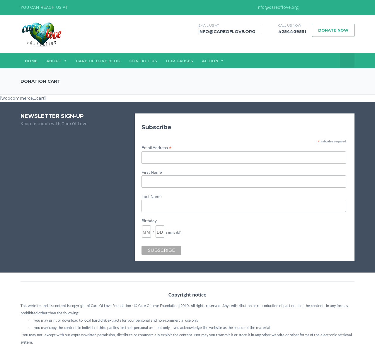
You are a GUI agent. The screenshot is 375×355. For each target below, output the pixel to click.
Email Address (156, 148)
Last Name (152, 196)
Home (31, 60)
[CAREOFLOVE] (42, 34)
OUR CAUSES (179, 60)
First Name (152, 172)
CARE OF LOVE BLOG (98, 60)
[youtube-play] (341, 7)
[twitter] (315, 7)
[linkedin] (323, 7)
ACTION (210, 60)
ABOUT (54, 60)
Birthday (149, 220)
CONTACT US (143, 60)
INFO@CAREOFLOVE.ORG (226, 31)
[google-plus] (332, 7)
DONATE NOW (333, 30)
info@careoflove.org (277, 7)
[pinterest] (350, 7)
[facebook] (306, 7)
